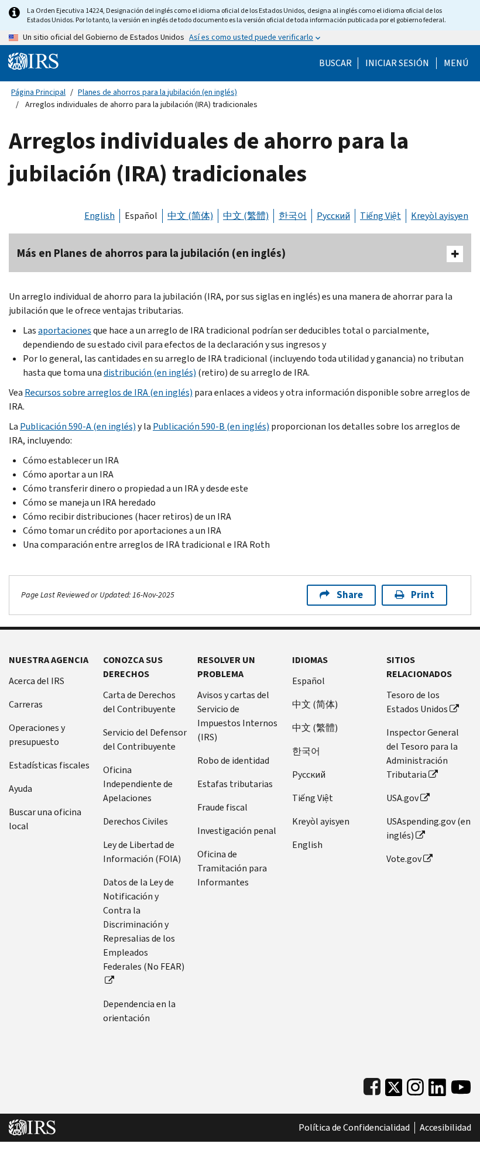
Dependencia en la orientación (139, 1011)
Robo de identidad (233, 760)
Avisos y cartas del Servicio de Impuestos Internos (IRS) (237, 716)
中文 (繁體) (246, 216)
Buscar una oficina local (45, 819)
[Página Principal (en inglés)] (33, 60)
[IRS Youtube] (461, 1085)
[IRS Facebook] (372, 1085)
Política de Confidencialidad (354, 1128)
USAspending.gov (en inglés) (428, 828)
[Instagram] (415, 1085)
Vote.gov (403, 859)
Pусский (308, 774)
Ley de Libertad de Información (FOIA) (142, 852)
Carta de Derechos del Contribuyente (139, 702)
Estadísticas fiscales (49, 765)
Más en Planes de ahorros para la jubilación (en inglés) (151, 253)
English (99, 216)
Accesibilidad (445, 1128)
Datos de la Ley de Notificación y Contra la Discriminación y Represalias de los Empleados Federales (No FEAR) (143, 924)
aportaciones (64, 330)
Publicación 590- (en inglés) (78, 426)
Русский (333, 216)
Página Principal (38, 92)
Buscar (335, 63)
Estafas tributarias (235, 784)
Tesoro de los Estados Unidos (417, 702)
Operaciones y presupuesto (37, 735)
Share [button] (350, 595)
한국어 (293, 216)
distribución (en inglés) (150, 372)
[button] (397, 63)
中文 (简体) (190, 216)
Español (141, 216)
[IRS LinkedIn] (437, 1085)
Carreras (26, 704)
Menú (456, 63)
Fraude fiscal (222, 807)
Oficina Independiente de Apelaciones (138, 784)
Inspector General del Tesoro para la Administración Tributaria (422, 753)
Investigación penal (236, 831)
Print (422, 595)
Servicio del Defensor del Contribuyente (145, 739)
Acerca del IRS (36, 681)
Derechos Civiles (135, 821)
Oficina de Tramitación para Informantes (232, 868)
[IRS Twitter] (394, 1085)
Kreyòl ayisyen (439, 216)
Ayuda (20, 788)
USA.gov (402, 798)
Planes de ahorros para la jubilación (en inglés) (157, 92)
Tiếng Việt (380, 216)
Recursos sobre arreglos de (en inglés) (109, 392)
